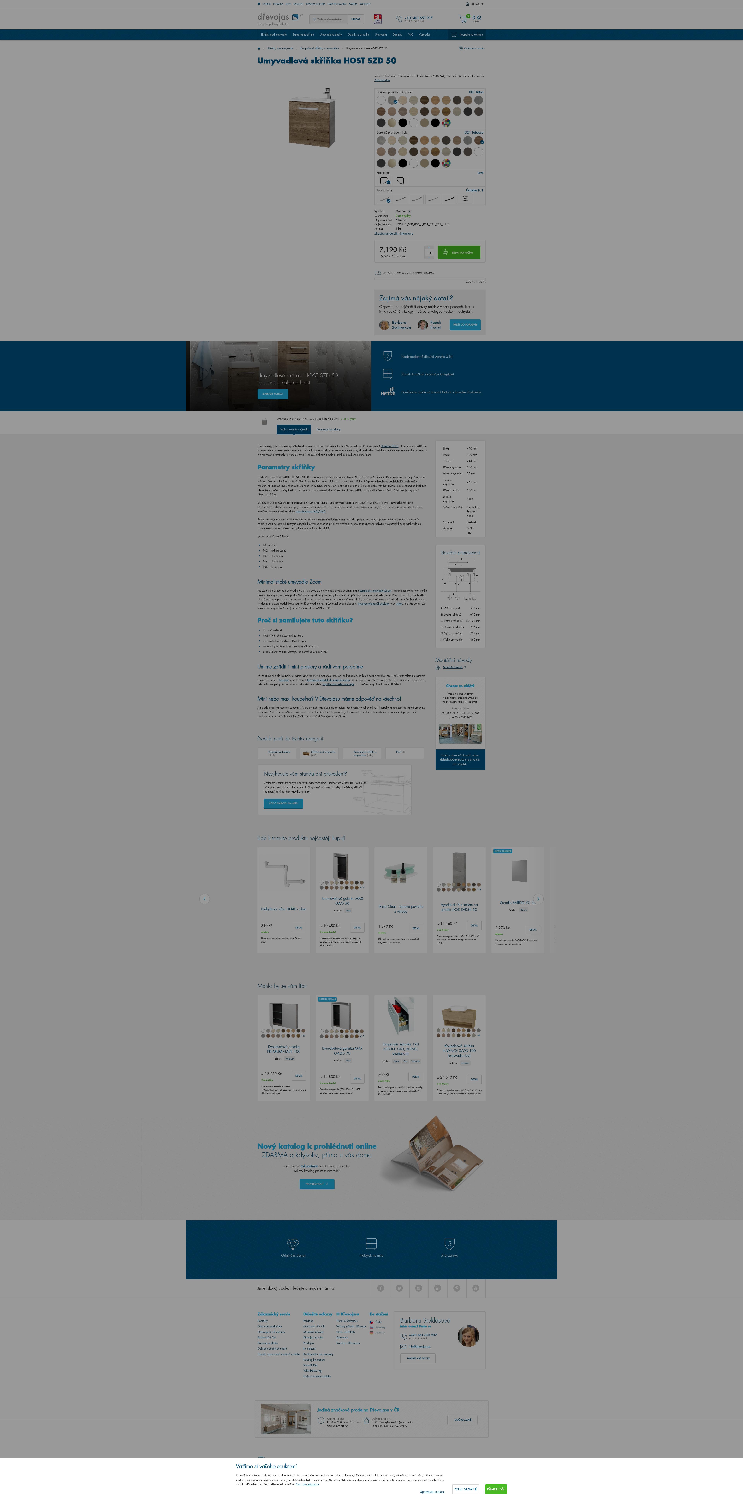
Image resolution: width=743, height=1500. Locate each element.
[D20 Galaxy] (478, 100)
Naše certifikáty (345, 1332)
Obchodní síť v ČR (314, 1326)
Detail (298, 927)
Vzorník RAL (310, 1365)
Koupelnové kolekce (471, 34)
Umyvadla (381, 34)
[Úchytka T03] (416, 199)
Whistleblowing (312, 1371)
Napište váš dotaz (418, 1358)
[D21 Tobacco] (381, 111)
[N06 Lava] (478, 111)
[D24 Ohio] (413, 111)
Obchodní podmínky (270, 1326)
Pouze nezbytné (466, 1489)
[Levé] (384, 180)
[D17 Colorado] (467, 100)
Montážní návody (313, 1332)
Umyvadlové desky (331, 34)
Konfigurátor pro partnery (318, 1354)
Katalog (298, 4)
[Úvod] (259, 48)
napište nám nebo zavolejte (338, 684)
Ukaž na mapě (463, 1419)
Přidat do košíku (462, 252)
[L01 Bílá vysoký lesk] (478, 151)
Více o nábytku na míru (283, 803)
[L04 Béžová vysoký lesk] (392, 163)
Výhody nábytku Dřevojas (351, 1326)
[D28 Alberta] (457, 111)
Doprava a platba (315, 4)
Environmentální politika (317, 1376)
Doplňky (397, 34)
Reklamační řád (267, 1337)
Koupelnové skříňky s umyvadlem (319, 48)
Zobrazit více (382, 80)
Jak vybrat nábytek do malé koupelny (328, 680)
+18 (479, 889)
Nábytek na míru (337, 4)
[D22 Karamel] (392, 111)
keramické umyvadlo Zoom (375, 590)
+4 (478, 1035)
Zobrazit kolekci (273, 393)
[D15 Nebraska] (446, 100)
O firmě (267, 4)
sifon (399, 603)
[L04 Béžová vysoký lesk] (392, 122)
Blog (288, 4)
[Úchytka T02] (400, 199)
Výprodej (424, 34)
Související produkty (328, 429)
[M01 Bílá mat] (413, 122)
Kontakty (365, 4)
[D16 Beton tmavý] (457, 100)
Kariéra (353, 4)
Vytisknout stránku (474, 48)
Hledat (355, 19)
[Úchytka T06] (449, 199)
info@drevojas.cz (420, 1346)
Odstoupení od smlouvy (271, 1332)
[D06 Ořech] (413, 140)
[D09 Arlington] (435, 100)
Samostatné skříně (303, 34)
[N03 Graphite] (467, 111)
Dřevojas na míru (313, 1337)
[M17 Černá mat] (435, 122)
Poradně (284, 680)
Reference (342, 1337)
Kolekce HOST (390, 446)
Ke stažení (309, 1348)
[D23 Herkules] (402, 111)
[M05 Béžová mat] (424, 122)
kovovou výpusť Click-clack (373, 603)
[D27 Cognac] (446, 111)
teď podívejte (309, 1166)
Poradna (278, 4)
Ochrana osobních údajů (272, 1348)
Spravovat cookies (432, 1492)
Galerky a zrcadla (358, 34)
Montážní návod (453, 667)
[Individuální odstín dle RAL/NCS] (446, 122)
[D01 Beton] (392, 100)
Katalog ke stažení (314, 1360)
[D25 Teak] (424, 111)
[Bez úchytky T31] (465, 198)
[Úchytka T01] (384, 199)
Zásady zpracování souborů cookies (279, 1354)
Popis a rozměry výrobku (294, 429)
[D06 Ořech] (424, 100)
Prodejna (308, 1343)
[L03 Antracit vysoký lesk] (381, 122)
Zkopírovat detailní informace (393, 233)
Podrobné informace (307, 1484)
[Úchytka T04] (432, 199)
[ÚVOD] (259, 4)
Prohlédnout (315, 1183)
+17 (362, 887)
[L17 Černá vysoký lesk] (402, 122)
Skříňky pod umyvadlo (274, 34)
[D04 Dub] (402, 100)
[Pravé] (400, 180)
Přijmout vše (496, 1489)
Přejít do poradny (465, 324)
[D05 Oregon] (413, 100)
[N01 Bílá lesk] (381, 100)
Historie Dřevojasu (347, 1321)
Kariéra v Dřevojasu (348, 1343)
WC (410, 34)
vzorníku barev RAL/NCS (311, 511)
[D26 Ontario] (435, 111)
